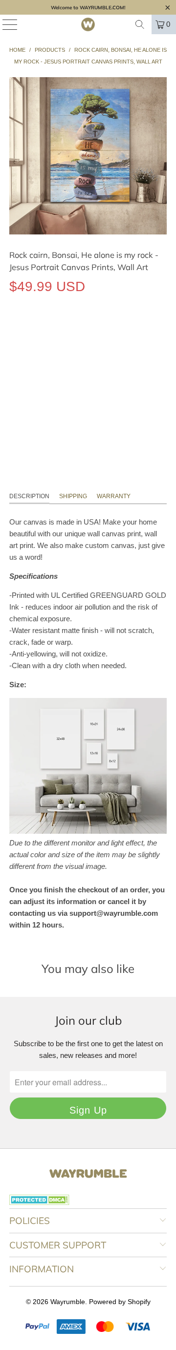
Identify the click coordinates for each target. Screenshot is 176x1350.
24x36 (89, 331)
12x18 (24, 331)
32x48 (122, 331)
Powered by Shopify (120, 1302)
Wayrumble (67, 1302)
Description (29, 496)
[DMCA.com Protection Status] (39, 1202)
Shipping (73, 496)
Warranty (114, 496)
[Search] (140, 24)
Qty (14, 359)
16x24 (56, 331)
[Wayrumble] (88, 24)
